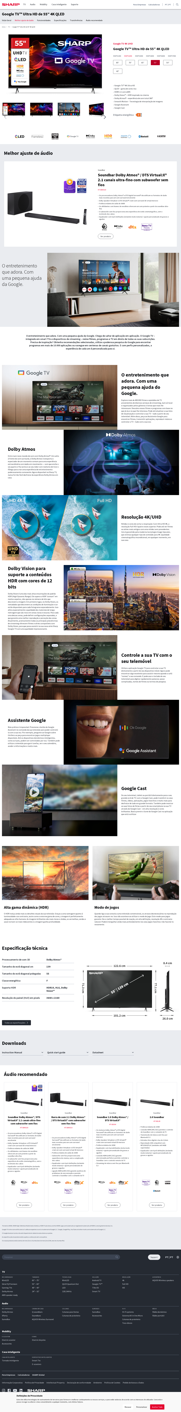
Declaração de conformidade (79, 1382)
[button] (105, 117)
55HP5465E (150, 56)
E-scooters (36, 1364)
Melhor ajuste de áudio (24, 20)
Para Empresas (139, 4)
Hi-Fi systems (128, 1312)
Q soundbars (37, 1312)
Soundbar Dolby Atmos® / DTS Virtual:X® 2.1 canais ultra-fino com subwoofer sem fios (133, 180)
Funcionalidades (44, 20)
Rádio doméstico (159, 1312)
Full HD (125, 1284)
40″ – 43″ (35, 1287)
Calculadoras (154, 4)
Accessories (97, 1315)
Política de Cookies (112, 1382)
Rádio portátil (158, 1315)
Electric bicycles (39, 1340)
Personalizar (141, 1407)
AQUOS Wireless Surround (43, 1319)
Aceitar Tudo (157, 1407)
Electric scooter (8, 1340)
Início (3, 27)
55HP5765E (172, 56)
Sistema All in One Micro (132, 1315)
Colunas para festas (70, 1312)
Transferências (76, 20)
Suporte (74, 4)
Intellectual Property (55, 1382)
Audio (32, 4)
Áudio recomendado (94, 20)
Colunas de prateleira (71, 1315)
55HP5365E (139, 56)
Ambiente (97, 1382)
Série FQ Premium (9, 1284)
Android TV (96, 1280)
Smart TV (96, 1291)
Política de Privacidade (34, 1382)
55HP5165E (117, 56)
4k (123, 1280)
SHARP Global (38, 1375)
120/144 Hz (67, 1291)
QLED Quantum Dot (70, 1284)
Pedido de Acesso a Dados (133, 1382)
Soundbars (36, 1315)
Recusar (128, 1407)
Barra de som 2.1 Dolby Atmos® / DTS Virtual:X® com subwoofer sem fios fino (68, 1120)
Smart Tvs (36, 1360)
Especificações (60, 20)
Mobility (43, 4)
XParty (5, 1315)
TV (24, 4)
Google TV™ (97, 1284)
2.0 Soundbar (157, 1117)
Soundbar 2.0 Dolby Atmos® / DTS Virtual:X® (112, 1119)
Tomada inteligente (10, 1360)
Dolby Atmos (7, 1291)
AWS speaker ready (10, 1295)
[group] (55, 65)
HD (123, 1287)
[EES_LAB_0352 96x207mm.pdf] (139, 115)
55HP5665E (161, 56)
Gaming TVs (7, 1287)
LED (64, 1287)
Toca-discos (127, 1323)
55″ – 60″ (35, 1284)
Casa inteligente (59, 4)
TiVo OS (95, 1287)
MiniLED (5, 1280)
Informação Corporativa (12, 1382)
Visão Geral (6, 20)
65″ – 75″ (35, 1280)
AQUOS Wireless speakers (163, 1280)
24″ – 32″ (35, 1291)
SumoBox (6, 1319)
